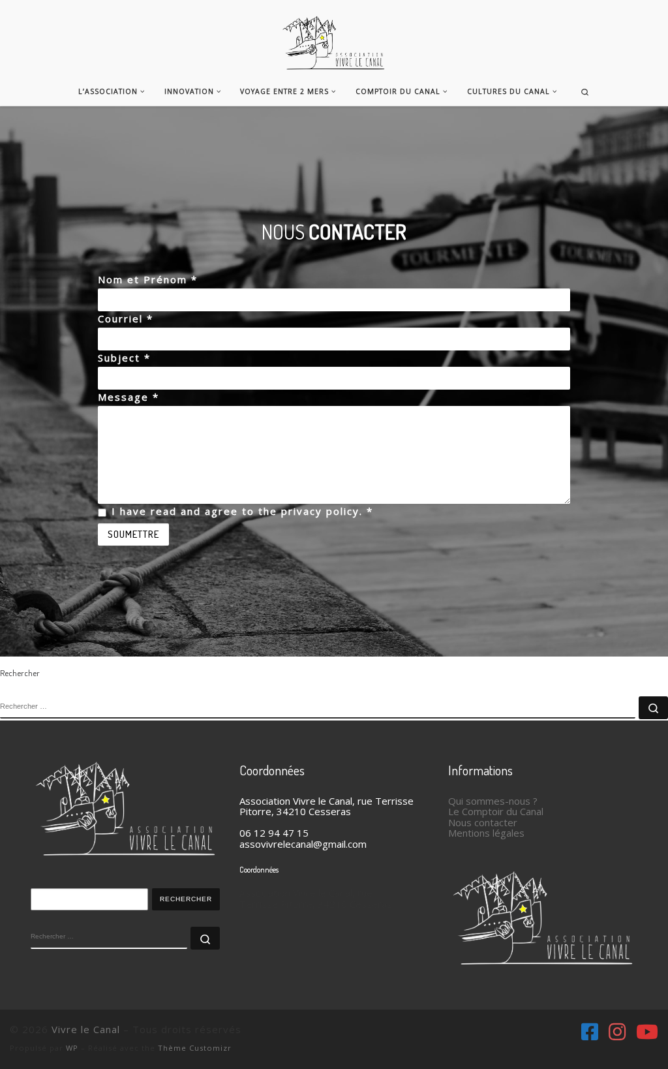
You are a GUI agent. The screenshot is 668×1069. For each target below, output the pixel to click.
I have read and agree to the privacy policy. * (242, 511)
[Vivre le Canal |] (334, 35)
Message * (128, 396)
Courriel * (125, 318)
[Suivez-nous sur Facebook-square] (589, 1032)
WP (72, 1048)
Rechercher (186, 899)
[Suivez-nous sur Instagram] (617, 1032)
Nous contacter (482, 822)
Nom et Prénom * (148, 279)
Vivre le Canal (86, 1029)
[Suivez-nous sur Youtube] (647, 1032)
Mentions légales (486, 832)
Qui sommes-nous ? (493, 800)
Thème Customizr (195, 1048)
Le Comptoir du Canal (495, 811)
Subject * (124, 357)
